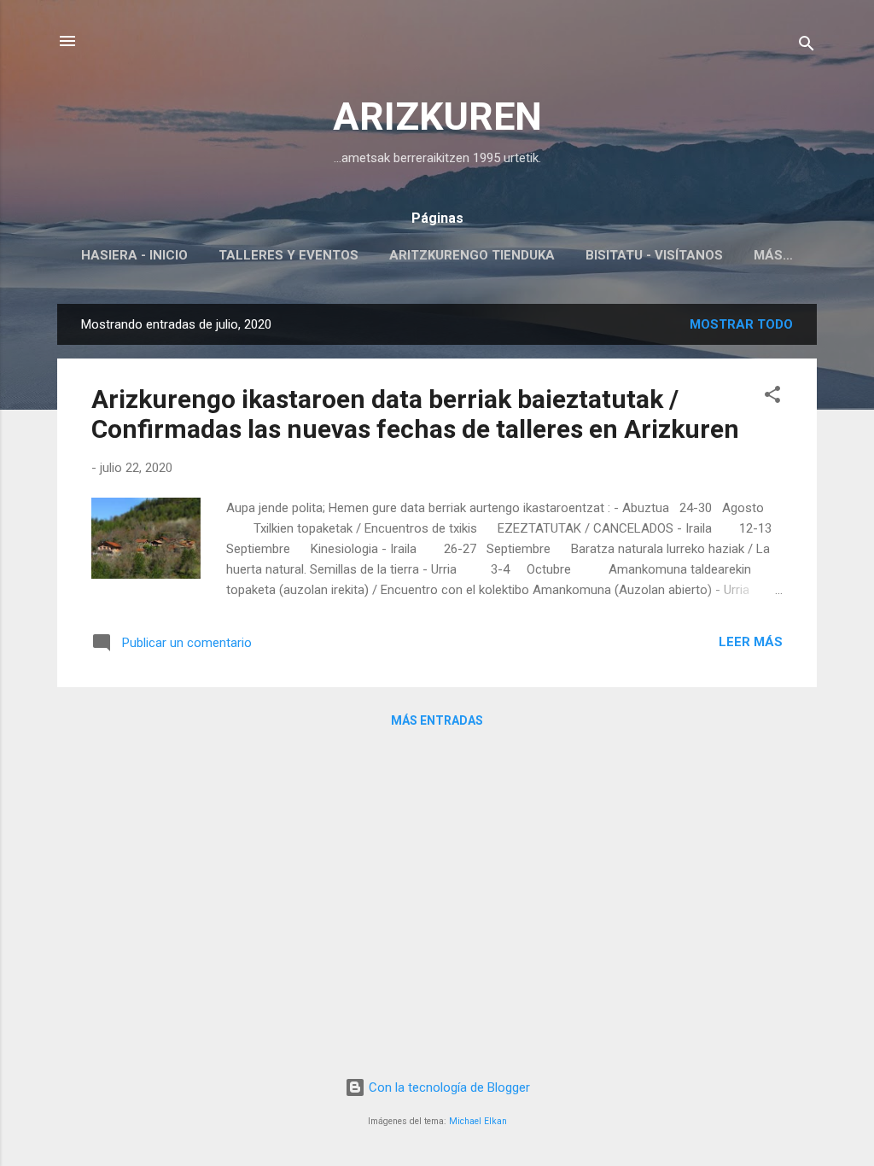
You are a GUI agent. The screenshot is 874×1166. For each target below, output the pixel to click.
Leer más (751, 642)
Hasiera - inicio (134, 255)
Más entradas (437, 720)
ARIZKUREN (437, 116)
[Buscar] (806, 46)
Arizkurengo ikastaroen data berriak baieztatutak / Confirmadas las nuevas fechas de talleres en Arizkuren (415, 414)
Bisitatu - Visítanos (654, 255)
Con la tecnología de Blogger (447, 1087)
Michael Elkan (478, 1121)
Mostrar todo (741, 324)
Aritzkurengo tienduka (472, 255)
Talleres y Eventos (288, 255)
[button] (772, 397)
